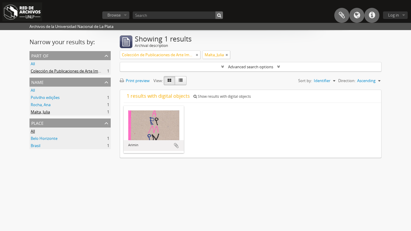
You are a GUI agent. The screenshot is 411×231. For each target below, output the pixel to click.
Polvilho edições (45, 97)
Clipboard (341, 15)
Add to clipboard (176, 146)
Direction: (346, 80)
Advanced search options (250, 66)
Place (37, 123)
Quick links (371, 15)
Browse (114, 15)
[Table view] (181, 80)
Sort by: (305, 80)
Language (356, 15)
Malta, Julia (40, 112)
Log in (393, 15)
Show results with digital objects (224, 96)
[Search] (219, 15)
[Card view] (169, 80)
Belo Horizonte (44, 138)
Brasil (35, 145)
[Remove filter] (197, 55)
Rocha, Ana (41, 104)
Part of (39, 55)
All (33, 63)
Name (37, 82)
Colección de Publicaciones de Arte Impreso (69, 71)
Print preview (137, 80)
